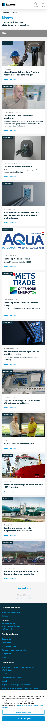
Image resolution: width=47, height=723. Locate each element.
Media (4, 674)
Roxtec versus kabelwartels (14, 650)
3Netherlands (11, 626)
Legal (4, 681)
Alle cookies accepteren (23, 719)
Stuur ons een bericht (11, 612)
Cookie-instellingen (23, 712)
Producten (6, 642)
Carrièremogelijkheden (12, 677)
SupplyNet (6, 653)
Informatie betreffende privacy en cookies (20, 688)
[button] (23, 588)
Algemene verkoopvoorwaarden (16, 685)
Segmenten (7, 639)
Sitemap (5, 657)
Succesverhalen (9, 646)
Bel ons (5, 616)
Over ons (5, 13)
